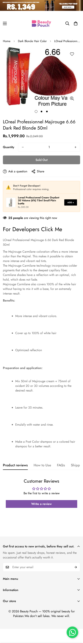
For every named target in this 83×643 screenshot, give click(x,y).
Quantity (8, 147)
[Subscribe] (75, 567)
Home (6, 41)
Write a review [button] (41, 504)
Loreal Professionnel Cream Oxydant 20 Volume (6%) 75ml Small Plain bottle (38, 200)
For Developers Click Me (32, 229)
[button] (75, 23)
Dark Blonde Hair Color (32, 41)
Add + (70, 202)
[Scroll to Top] (76, 622)
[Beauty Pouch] (41, 23)
